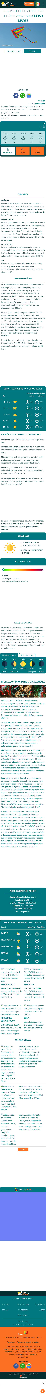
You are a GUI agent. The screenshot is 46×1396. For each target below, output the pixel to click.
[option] (7, 151)
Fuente (36, 103)
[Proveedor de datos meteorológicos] (23, 1376)
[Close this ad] (44, 1383)
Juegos (42, 1309)
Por (41, 100)
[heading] (23, 1149)
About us (35, 1342)
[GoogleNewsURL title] (29, 95)
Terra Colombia (23, 1304)
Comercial (18, 1324)
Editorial (29, 1324)
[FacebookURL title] (16, 95)
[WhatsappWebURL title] (22, 95)
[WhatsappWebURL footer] (22, 1365)
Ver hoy (32, 51)
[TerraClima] (38, 4)
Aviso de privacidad (24, 1342)
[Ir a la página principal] (8, 3)
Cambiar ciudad (13, 51)
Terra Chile (5, 1304)
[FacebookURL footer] (16, 1365)
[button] (43, 3)
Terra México (40, 1304)
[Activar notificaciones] (42, 1391)
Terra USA (5, 1309)
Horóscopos (23, 1309)
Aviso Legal (11, 1342)
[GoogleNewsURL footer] (29, 1365)
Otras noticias (23, 1315)
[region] (23, 71)
